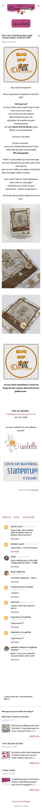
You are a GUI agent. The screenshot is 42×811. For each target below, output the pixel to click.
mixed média (28, 517)
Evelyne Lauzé (17, 544)
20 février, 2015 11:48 (26, 650)
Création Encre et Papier (22, 587)
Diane (13, 556)
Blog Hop (7, 517)
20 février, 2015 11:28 (18, 620)
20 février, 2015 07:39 (30, 527)
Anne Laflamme (18, 572)
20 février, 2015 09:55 (18, 589)
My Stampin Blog (33, 490)
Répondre (15, 539)
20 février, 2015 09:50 (23, 557)
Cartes (17, 517)
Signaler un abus (21, 806)
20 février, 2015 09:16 (31, 544)
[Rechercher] (39, 6)
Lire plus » (34, 736)
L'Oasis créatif (8, 770)
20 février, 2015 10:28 (26, 602)
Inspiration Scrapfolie (21, 617)
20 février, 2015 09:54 (18, 574)
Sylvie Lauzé (16, 526)
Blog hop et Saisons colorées (15, 716)
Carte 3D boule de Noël (12, 743)
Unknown (15, 602)
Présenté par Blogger (21, 801)
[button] (39, 36)
